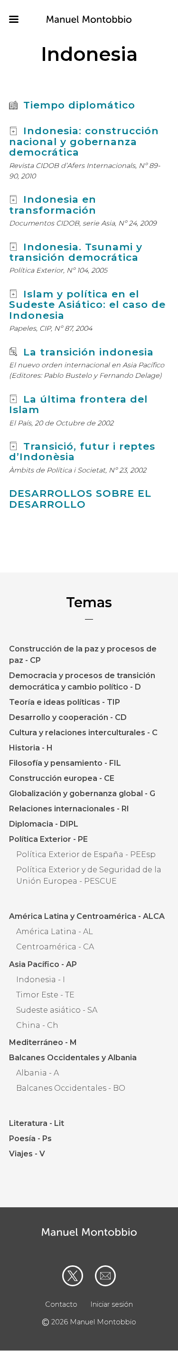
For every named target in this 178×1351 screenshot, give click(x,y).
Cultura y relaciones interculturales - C (83, 732)
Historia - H (31, 747)
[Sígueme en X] (72, 1275)
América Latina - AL (54, 931)
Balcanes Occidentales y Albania (73, 1057)
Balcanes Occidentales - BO (70, 1088)
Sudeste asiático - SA (56, 1010)
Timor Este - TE (45, 994)
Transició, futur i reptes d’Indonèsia (82, 451)
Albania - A (37, 1072)
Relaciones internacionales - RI (69, 808)
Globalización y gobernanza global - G (82, 793)
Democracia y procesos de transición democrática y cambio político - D (82, 681)
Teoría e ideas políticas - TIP (64, 702)
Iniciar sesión (111, 1304)
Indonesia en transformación (52, 204)
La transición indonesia (88, 352)
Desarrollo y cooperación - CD (68, 717)
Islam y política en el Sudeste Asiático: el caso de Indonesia (87, 304)
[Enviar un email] (105, 1275)
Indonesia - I (40, 979)
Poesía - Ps (30, 1138)
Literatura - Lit (36, 1123)
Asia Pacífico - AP (43, 964)
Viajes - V (27, 1153)
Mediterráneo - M (43, 1042)
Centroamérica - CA (55, 946)
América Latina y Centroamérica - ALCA (87, 916)
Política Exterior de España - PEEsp (86, 854)
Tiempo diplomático (79, 105)
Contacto (61, 1304)
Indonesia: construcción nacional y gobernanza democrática (84, 141)
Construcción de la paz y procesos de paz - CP (83, 654)
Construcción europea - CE (61, 778)
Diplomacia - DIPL (43, 823)
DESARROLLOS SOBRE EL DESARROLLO (80, 498)
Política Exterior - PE (48, 839)
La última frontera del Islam (78, 404)
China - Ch (37, 1025)
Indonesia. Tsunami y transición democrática (75, 252)
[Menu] (19, 20)
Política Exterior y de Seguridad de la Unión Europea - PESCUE (88, 875)
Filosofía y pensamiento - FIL (65, 763)
